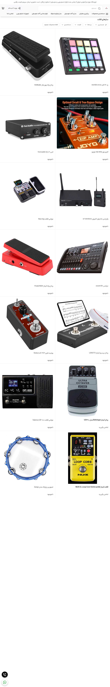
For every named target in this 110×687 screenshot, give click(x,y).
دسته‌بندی (67, 25)
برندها (89, 25)
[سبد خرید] (3, 8)
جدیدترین (101, 25)
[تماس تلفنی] (5, 675)
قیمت (79, 25)
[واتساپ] (5, 682)
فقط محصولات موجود (51, 25)
